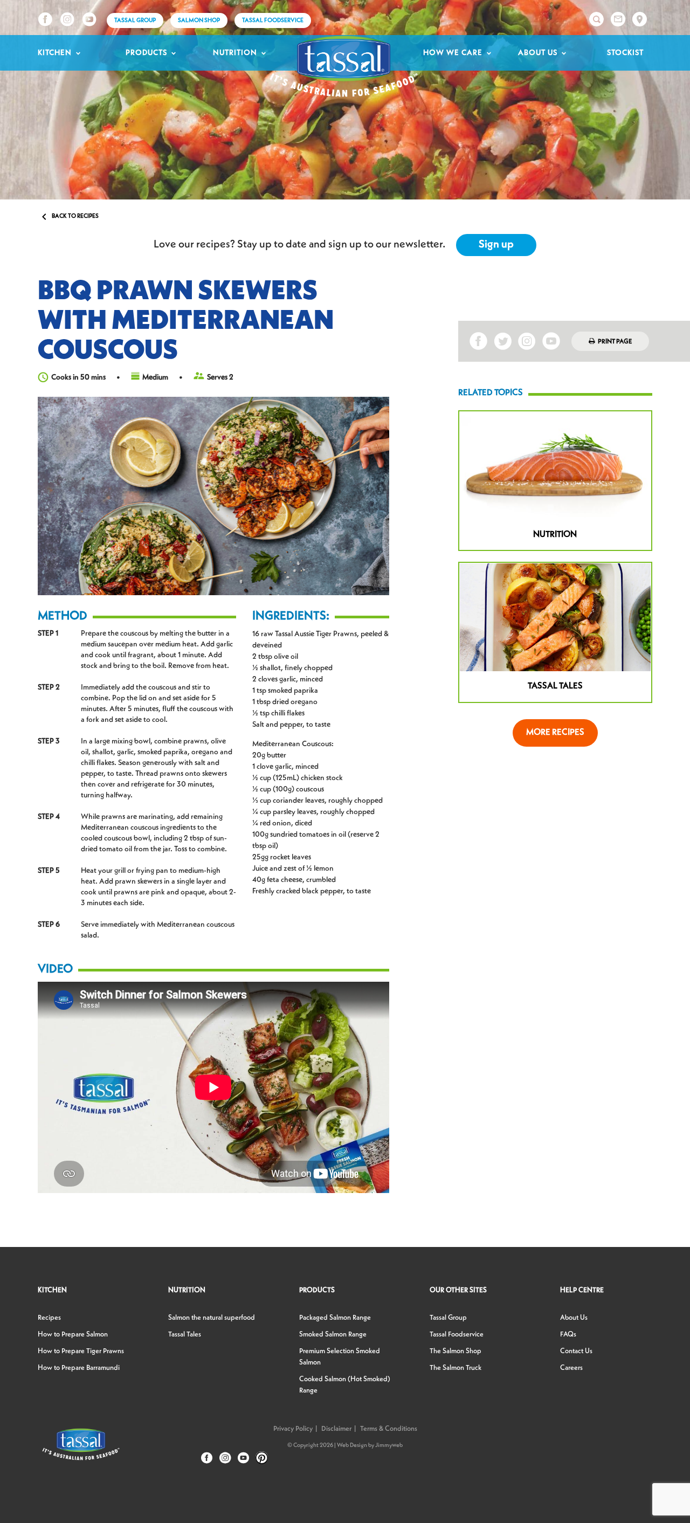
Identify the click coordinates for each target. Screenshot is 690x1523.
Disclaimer (336, 1428)
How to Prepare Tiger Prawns (81, 1351)
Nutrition (235, 53)
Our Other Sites (458, 1290)
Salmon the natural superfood (211, 1317)
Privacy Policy (293, 1428)
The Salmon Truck (455, 1368)
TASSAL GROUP (135, 21)
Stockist (625, 53)
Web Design (352, 1446)
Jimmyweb (389, 1446)
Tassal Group (448, 1317)
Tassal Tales (184, 1334)
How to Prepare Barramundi (79, 1368)
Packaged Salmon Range (335, 1317)
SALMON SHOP (199, 21)
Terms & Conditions (388, 1428)
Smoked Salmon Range (333, 1334)
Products (146, 53)
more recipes (555, 732)
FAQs (568, 1334)
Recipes (49, 1317)
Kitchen (55, 53)
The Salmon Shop (455, 1351)
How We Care (452, 53)
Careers (571, 1368)
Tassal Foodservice (272, 21)
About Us (537, 53)
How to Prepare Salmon (73, 1334)
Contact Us (576, 1351)
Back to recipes (68, 216)
